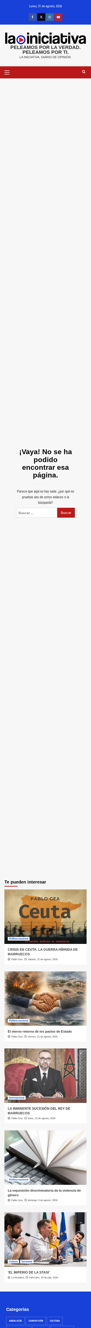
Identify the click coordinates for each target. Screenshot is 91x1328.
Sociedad (26, 1261)
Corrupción (35, 1320)
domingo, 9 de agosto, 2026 (42, 1200)
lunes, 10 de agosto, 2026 (41, 1118)
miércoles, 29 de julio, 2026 (43, 1277)
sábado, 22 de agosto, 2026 (43, 959)
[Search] (84, 72)
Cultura (13, 1261)
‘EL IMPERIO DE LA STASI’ (29, 1272)
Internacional (16, 1097)
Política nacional (18, 938)
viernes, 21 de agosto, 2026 (43, 1036)
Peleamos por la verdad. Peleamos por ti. (45, 50)
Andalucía (15, 1320)
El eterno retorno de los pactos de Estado (40, 1031)
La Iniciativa (17, 1277)
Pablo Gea (17, 959)
